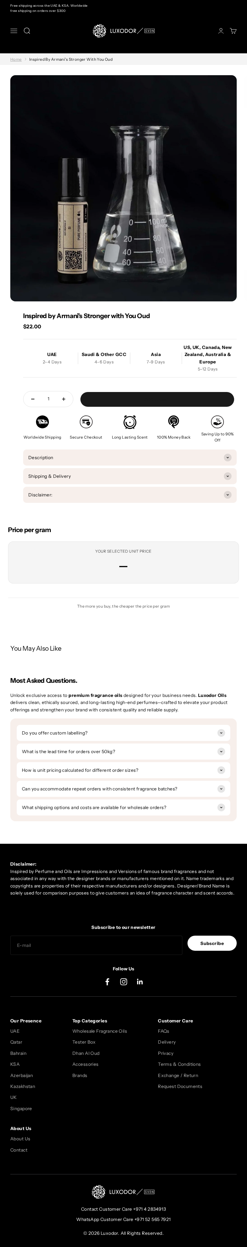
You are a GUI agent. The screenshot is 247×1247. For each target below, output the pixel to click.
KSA (15, 1064)
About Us (20, 1139)
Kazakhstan (22, 1086)
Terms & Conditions (179, 1064)
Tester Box (84, 1042)
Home (16, 59)
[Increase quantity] (63, 399)
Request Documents (180, 1086)
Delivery (167, 1042)
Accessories (85, 1064)
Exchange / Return (178, 1075)
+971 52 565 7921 (152, 1219)
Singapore (21, 1108)
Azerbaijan (21, 1075)
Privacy (165, 1053)
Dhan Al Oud (86, 1053)
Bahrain (18, 1053)
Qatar (16, 1042)
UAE (15, 1031)
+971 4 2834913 (149, 1209)
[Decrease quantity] (32, 399)
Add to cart (157, 399)
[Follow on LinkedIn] (140, 981)
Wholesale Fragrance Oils (99, 1031)
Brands (79, 1075)
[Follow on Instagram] (123, 981)
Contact (18, 1150)
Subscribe (212, 943)
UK (13, 1097)
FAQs (163, 1031)
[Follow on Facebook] (107, 981)
